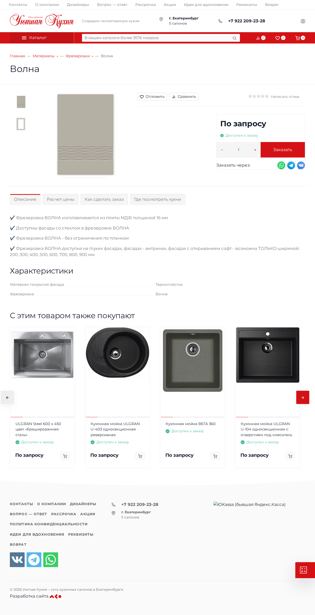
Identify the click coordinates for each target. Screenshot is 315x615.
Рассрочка (64, 514)
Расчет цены (60, 199)
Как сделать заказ (104, 199)
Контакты (21, 504)
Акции (87, 514)
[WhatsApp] (50, 559)
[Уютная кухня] (42, 21)
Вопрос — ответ (28, 514)
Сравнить (187, 96)
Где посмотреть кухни (157, 199)
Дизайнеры (83, 504)
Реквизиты (81, 534)
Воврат (18, 544)
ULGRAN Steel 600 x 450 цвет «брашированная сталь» (38, 429)
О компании (51, 504)
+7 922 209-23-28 (246, 20)
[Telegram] (34, 559)
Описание (25, 199)
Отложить (155, 96)
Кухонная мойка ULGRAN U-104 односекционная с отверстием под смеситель (266, 429)
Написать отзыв (285, 97)
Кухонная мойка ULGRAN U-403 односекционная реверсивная (115, 429)
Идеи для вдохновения (37, 534)
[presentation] (7, 397)
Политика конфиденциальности (49, 524)
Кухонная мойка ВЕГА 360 (191, 423)
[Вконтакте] (17, 559)
